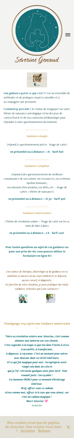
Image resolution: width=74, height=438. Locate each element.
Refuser (44, 431)
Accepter (28, 431)
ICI (49, 256)
